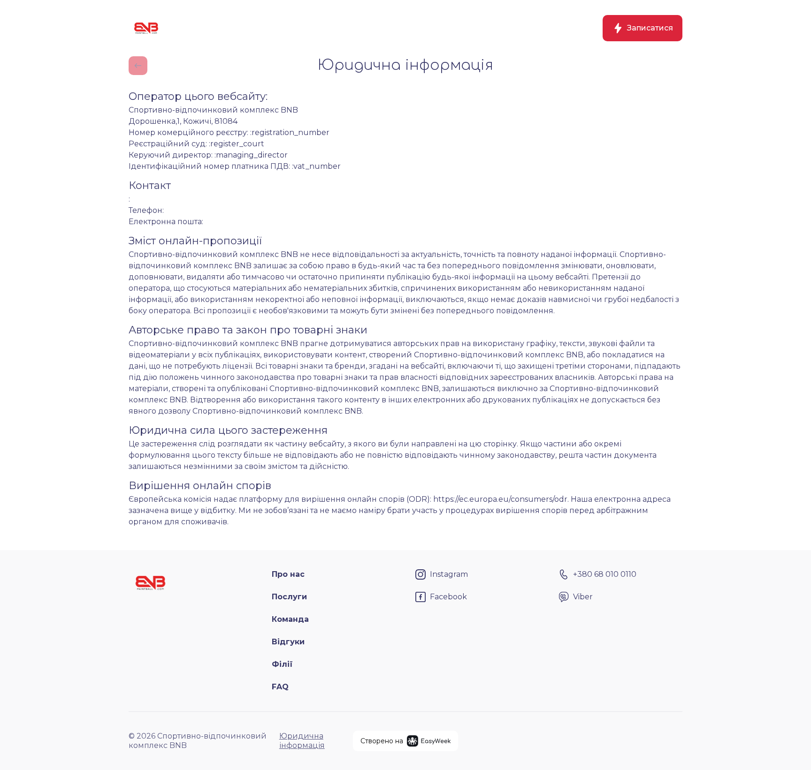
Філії (282, 664)
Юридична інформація (302, 741)
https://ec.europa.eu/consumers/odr (500, 499)
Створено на (381, 741)
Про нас (288, 574)
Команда (290, 619)
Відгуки (288, 641)
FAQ (280, 686)
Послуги (289, 596)
